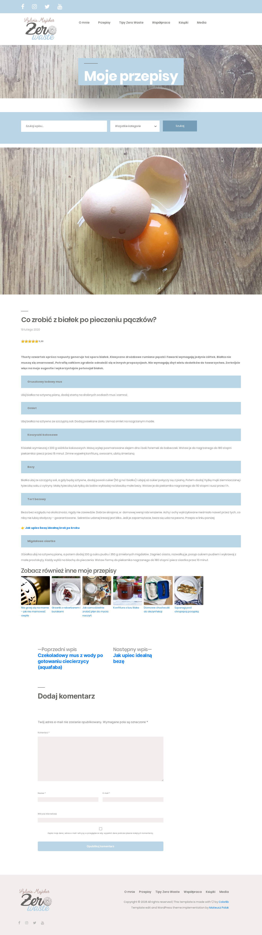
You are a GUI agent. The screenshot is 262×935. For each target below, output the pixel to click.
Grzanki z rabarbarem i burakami (66, 609)
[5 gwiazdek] (36, 341)
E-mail (106, 793)
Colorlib (224, 902)
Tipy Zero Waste (131, 23)
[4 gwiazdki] (33, 341)
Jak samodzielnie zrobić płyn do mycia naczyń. (95, 612)
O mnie (84, 23)
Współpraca (161, 23)
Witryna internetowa (47, 814)
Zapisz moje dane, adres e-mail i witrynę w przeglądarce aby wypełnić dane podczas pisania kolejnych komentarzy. (101, 833)
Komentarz (43, 732)
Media (201, 23)
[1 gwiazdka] (23, 341)
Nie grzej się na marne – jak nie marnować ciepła (35, 612)
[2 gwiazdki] (26, 341)
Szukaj (180, 126)
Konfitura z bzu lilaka (126, 607)
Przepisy (104, 23)
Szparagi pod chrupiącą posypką (187, 609)
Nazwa (42, 793)
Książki (183, 23)
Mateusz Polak (219, 908)
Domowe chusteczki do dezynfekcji (157, 609)
